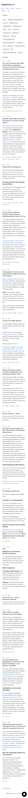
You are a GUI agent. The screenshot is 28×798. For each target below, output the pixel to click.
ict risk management (9, 39)
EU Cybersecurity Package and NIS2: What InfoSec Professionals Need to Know (13, 430)
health (13, 36)
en (9, 29)
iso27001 (20, 42)
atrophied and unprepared (15, 19)
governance (6, 32)
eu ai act (16, 29)
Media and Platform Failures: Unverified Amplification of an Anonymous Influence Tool (12, 372)
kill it (16, 343)
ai (4, 19)
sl (12, 49)
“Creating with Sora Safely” (9, 334)
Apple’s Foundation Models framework (13, 279)
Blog (7, 8)
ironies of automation (9, 42)
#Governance (5, 204)
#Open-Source (15, 202)
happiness (15, 32)
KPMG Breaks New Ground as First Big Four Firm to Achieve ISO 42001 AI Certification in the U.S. (13, 726)
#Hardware (8, 262)
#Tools (9, 202)
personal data (6, 683)
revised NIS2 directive (11, 468)
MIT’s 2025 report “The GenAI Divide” (12, 530)
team (20, 52)
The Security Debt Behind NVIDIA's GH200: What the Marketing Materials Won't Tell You (13, 214)
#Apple (14, 313)
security (6, 49)
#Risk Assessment (14, 483)
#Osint (17, 405)
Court (6, 693)
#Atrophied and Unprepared (12, 111)
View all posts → (7, 788)
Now (3, 8)
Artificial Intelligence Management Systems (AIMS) (11, 747)
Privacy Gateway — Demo (11, 413)
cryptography (7, 26)
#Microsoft (7, 157)
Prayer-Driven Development (11, 167)
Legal (3, 11)
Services (18, 8)
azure (5, 23)
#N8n (21, 202)
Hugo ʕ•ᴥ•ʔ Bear (17, 793)
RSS (9, 11)
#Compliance (11, 159)
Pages (12, 8)
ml (4, 46)
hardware (6, 36)
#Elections (12, 405)
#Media (7, 405)
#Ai (3, 111)
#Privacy (19, 157)
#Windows (13, 157)
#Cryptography (6, 481)
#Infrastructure (6, 264)
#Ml (13, 262)
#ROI (6, 541)
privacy (10, 46)
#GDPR (17, 159)
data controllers (18, 695)
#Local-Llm (20, 313)
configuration (13, 23)
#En (21, 111)
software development (9, 52)
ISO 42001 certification (8, 743)
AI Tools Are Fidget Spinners (12, 320)
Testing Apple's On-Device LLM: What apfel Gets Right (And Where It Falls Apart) (13, 274)
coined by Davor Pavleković (12, 172)
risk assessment (19, 46)
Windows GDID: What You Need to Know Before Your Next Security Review (13, 120)
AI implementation (15, 772)
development (17, 26)
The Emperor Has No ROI (10, 491)
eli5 (4, 29)
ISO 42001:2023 (7, 758)
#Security (4, 159)
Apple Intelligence (7, 283)
